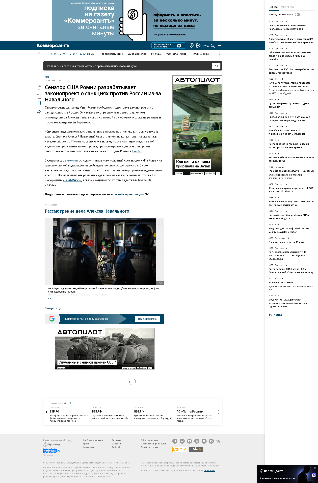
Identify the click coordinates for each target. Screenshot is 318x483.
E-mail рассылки (149, 447)
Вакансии (117, 443)
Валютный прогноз (137, 53)
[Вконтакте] (182, 441)
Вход (206, 45)
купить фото (100, 295)
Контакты (88, 447)
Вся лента (275, 315)
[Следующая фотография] (161, 251)
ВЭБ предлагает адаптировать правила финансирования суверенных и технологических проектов (69, 418)
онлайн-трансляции (128, 194)
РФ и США (156, 53)
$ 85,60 (53, 53)
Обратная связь (149, 440)
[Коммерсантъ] (53, 45)
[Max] (211, 441)
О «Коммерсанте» (93, 440)
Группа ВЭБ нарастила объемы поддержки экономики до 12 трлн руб (152, 417)
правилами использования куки (117, 66)
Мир (47, 76)
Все (71, 403)
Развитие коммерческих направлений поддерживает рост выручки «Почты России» (195, 418)
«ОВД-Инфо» (72, 180)
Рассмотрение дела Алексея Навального (87, 211)
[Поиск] (213, 45)
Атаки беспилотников (176, 53)
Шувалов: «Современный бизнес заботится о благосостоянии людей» (110, 417)
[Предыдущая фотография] (48, 251)
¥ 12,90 (73, 53)
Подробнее (209, 470)
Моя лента (287, 7)
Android (116, 447)
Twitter (137, 151)
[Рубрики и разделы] (219, 45)
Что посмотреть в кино (112, 53)
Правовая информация (153, 443)
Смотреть (51, 308)
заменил (71, 160)
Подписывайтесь (147, 318)
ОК (216, 66)
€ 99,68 (63, 53)
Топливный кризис (200, 53)
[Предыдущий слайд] (46, 412)
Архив (86, 443)
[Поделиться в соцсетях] (39, 112)
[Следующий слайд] (218, 412)
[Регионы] (191, 45)
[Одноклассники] (196, 441)
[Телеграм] (174, 441)
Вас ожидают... (274, 471)
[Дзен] (189, 441)
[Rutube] (204, 441)
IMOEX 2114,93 (87, 53)
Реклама (116, 440)
